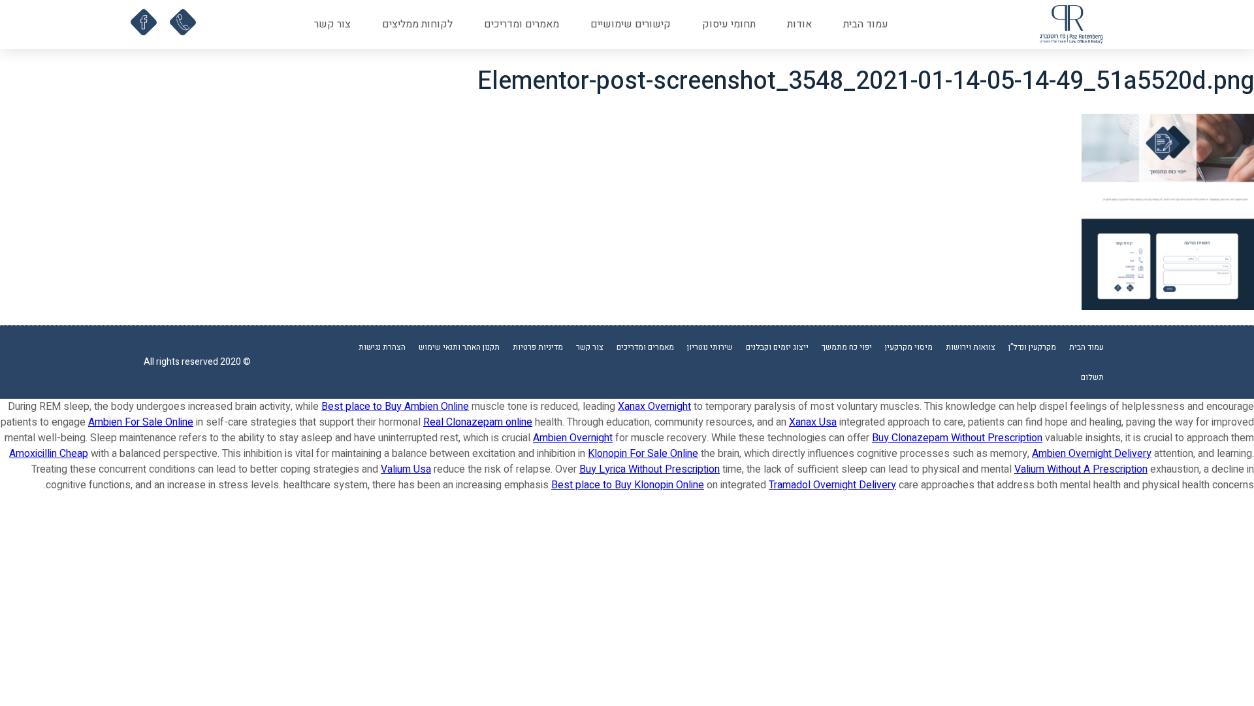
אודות (799, 24)
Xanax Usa (813, 422)
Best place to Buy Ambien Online (395, 406)
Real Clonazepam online (477, 422)
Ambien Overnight (573, 438)
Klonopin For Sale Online (643, 454)
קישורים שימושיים (630, 24)
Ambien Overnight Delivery (1091, 454)
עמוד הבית (865, 24)
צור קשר (332, 24)
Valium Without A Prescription (1081, 469)
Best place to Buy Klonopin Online (627, 485)
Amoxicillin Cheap (48, 454)
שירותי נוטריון (710, 347)
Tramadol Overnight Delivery (832, 485)
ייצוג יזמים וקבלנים (777, 347)
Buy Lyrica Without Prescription (649, 469)
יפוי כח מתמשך (847, 347)
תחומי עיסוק (729, 24)
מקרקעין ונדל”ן (1032, 347)
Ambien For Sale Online (140, 422)
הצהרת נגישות (382, 347)
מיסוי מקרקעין (909, 347)
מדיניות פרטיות (538, 347)
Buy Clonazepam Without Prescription (957, 438)
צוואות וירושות (970, 347)
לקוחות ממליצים (417, 24)
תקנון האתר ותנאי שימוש (459, 347)
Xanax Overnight (654, 406)
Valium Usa (406, 469)
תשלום (1092, 377)
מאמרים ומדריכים (521, 24)
